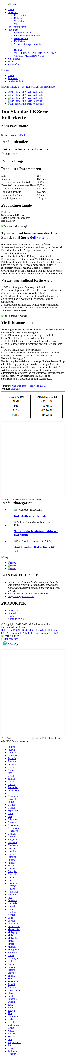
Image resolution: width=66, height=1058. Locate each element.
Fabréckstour (20, 15)
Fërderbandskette (22, 32)
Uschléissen (20, 41)
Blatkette (15, 388)
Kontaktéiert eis (16, 64)
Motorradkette (21, 38)
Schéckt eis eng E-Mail (13, 135)
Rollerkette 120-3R (11, 630)
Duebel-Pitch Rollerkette (34, 630)
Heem (11, 9)
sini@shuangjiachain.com (21, 596)
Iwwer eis (13, 12)
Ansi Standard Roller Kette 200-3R (29, 385)
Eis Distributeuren (17, 26)
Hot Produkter (8, 627)
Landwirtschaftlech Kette (27, 35)
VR (16, 24)
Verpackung (20, 21)
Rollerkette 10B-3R (50, 633)
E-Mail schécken (9, 638)
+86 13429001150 (38, 593)
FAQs (11, 61)
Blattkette (19, 50)
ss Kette (18, 47)
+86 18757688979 (17, 593)
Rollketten (38, 237)
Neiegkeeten (14, 58)
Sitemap (22, 627)
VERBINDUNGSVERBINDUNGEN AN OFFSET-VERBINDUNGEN (36, 54)
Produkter (13, 29)
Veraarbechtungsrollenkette (27, 44)
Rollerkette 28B (19, 633)
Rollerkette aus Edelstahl (30, 516)
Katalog (18, 18)
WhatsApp (13, 644)
